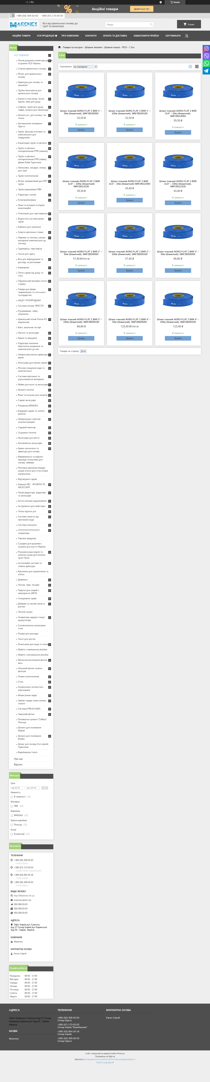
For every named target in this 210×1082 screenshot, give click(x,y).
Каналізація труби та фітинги (32, 143)
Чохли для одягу (26, 254)
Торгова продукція (27, 538)
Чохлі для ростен (26, 639)
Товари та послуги (73, 47)
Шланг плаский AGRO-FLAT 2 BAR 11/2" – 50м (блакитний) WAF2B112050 (129, 182)
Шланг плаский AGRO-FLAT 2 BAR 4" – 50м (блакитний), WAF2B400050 (130, 320)
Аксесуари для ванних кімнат (32, 363)
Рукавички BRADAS (28, 405)
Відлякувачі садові (27, 479)
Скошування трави (27, 598)
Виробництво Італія (27, 752)
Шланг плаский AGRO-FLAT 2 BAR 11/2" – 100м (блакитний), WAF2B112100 (178, 184)
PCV (124, 47)
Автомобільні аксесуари (30, 443)
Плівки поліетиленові (28, 676)
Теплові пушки (25, 612)
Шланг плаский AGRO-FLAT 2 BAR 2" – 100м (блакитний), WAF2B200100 (130, 252)
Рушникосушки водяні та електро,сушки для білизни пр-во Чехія (31, 555)
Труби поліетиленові (28, 176)
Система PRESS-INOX (29, 709)
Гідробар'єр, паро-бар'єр (30, 248)
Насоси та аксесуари (28, 333)
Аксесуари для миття (28, 438)
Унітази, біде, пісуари (28, 585)
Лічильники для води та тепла (33, 644)
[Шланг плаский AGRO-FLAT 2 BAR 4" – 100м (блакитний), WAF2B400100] (178, 299)
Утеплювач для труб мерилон (33, 213)
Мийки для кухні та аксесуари (33, 384)
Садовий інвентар (27, 427)
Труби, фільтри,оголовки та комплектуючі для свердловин (31, 134)
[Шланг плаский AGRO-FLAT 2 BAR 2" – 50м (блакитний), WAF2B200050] (81, 231)
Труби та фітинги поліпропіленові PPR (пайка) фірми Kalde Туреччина (32, 159)
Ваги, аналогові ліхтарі (29, 327)
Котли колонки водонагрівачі (32, 501)
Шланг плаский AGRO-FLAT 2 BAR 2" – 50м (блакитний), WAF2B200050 (81, 252)
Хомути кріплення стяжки (30, 232)
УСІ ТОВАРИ (21, 55)
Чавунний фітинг (26, 714)
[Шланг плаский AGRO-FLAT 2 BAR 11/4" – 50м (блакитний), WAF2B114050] (178, 90)
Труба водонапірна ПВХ (30, 189)
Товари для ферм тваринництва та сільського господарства (31, 292)
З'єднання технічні (27, 432)
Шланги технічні (93, 47)
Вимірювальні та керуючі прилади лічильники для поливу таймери (30, 459)
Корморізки (23, 267)
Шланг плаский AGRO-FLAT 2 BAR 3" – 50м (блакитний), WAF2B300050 (178, 252)
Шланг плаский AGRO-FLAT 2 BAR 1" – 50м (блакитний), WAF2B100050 (81, 112)
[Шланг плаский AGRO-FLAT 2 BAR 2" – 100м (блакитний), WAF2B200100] (130, 231)
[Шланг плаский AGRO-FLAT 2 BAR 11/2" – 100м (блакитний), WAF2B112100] (178, 161)
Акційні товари (21, 36)
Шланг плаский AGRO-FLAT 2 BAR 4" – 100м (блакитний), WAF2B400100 (178, 320)
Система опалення (27, 525)
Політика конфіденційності (122, 1059)
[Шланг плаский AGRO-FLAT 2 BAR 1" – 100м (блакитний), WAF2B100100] (130, 90)
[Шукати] (151, 24)
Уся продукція (45, 36)
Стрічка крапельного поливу (32, 68)
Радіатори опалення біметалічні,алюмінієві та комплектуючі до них (30, 346)
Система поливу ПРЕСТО (31, 306)
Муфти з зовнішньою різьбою (32, 649)
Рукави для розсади (28, 633)
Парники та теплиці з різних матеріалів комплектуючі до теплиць (32, 240)
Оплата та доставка (115, 36)
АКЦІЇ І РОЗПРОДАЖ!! (29, 300)
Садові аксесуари (27, 400)
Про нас (18, 758)
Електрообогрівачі (27, 200)
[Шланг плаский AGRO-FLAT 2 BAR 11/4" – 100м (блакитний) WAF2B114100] (81, 161)
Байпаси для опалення (29, 227)
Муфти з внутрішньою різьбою (33, 655)
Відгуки (18, 764)
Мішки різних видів (27, 695)
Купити (81, 130)
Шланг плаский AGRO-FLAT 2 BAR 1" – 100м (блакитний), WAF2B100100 (130, 112)
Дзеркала (22, 579)
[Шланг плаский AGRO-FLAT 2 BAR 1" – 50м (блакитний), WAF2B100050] (81, 90)
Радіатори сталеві (27, 194)
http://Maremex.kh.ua (24, 895)
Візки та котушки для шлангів (32, 395)
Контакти (90, 36)
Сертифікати (172, 36)
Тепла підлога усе (27, 511)
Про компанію (70, 36)
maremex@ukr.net (22, 900)
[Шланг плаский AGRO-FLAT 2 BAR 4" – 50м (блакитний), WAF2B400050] (130, 299)
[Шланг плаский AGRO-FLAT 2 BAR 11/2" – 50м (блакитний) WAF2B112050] (130, 161)
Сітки (20, 682)
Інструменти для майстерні (31, 506)
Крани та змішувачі (27, 338)
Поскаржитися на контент (97, 1059)
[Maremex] (24, 24)
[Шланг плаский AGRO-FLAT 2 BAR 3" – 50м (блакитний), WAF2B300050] (178, 231)
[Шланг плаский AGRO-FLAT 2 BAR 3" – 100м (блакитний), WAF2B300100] (81, 299)
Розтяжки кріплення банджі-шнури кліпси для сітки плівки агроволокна (33, 471)
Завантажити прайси (146, 36)
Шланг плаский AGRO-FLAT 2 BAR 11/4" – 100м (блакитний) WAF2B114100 (81, 184)
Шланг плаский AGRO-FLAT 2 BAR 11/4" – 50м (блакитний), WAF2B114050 (178, 113)
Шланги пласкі (112, 47)
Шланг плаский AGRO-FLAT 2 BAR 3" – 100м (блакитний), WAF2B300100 (81, 320)
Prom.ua (121, 1053)
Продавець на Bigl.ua (105, 1056)
